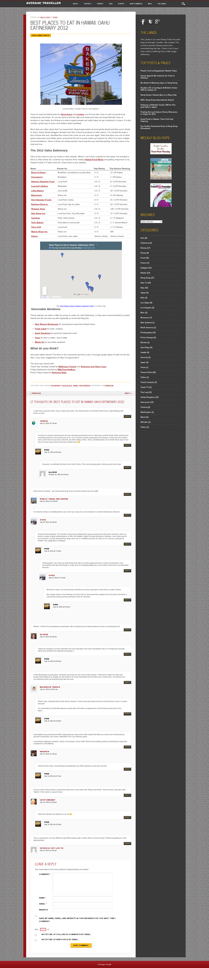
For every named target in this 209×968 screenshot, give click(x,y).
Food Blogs (67, 385)
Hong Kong (145, 278)
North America (136, 3)
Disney (143, 248)
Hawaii (39, 35)
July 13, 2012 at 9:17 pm (52, 776)
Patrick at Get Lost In (51, 848)
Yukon (143, 427)
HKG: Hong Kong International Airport (157, 100)
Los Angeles (145, 308)
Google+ (157, 22)
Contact (87, 3)
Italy (142, 288)
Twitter (150, 22)
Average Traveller (43, 3)
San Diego (145, 347)
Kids (142, 298)
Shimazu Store (38, 209)
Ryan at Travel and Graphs (54, 499)
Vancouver (145, 402)
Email (43, 904)
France (143, 263)
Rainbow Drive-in (39, 204)
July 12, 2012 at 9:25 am (48, 637)
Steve (43, 520)
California (144, 243)
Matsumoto (36, 195)
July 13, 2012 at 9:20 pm (52, 661)
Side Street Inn (38, 213)
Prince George (146, 337)
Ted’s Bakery (37, 222)
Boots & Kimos (38, 172)
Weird (143, 417)
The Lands (161, 3)
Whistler (144, 422)
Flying (143, 253)
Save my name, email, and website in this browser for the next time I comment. (77, 919)
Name (42, 898)
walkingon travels (50, 687)
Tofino (143, 377)
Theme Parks (146, 372)
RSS (171, 22)
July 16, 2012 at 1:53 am (48, 850)
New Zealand (146, 322)
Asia (110, 3)
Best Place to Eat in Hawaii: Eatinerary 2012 (77, 306)
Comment (45, 874)
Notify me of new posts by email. (60, 940)
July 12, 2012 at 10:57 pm (49, 689)
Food (34, 35)
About (75, 3)
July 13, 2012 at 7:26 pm (57, 578)
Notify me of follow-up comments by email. (66, 934)
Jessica (44, 421)
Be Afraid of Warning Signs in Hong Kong (158, 83)
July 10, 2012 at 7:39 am (48, 423)
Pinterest (164, 22)
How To (46, 35)
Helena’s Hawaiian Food (42, 181)
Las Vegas (144, 303)
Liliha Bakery (37, 191)
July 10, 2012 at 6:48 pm (48, 522)
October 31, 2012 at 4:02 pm (58, 474)
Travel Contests (147, 382)
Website (43, 910)
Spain (143, 362)
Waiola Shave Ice (39, 231)
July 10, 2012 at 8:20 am (52, 452)
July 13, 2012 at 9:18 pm (52, 721)
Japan (143, 293)
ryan (55, 17)
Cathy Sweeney (47, 800)
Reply (127, 416)
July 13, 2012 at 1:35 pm (48, 754)
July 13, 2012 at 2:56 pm (48, 802)
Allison (44, 634)
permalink (109, 385)
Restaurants (85, 385)
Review (143, 342)
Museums (144, 318)
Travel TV (144, 387)
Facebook (143, 22)
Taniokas (35, 218)
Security (144, 357)
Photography (146, 332)
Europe (121, 3)
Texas (142, 367)
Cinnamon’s (37, 177)
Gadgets (144, 268)
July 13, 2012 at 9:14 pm (61, 607)
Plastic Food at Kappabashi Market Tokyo (158, 71)
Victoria (143, 407)
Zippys (34, 236)
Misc (150, 3)
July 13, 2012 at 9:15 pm (52, 824)
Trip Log (144, 392)
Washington (145, 412)
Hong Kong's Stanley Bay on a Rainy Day (158, 95)
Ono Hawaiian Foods (41, 200)
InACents (44, 751)
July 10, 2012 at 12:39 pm (49, 501)
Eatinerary (56, 385)
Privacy (100, 3)
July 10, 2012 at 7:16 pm (52, 551)
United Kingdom (147, 397)
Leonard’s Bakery (39, 186)
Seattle (143, 352)
